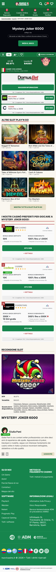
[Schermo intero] (3, 54)
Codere (16, 412)
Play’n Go (29, 32)
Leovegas (32, 404)
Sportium (50, 406)
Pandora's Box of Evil (11, 199)
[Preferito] (21, 54)
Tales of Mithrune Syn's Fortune (15, 172)
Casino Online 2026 (22, 14)
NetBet (50, 410)
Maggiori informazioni (28, 87)
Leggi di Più (48, 454)
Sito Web (49, 98)
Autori (4, 479)
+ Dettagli (28, 253)
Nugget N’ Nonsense (10, 146)
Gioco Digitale (42, 410)
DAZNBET (38, 408)
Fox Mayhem (34, 199)
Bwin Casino (33, 406)
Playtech (5, 501)
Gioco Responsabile (38, 505)
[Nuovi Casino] (22, 3)
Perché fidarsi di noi (10, 483)
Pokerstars (17, 404)
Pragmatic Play (8, 513)
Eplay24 (46, 408)
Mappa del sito (8, 491)
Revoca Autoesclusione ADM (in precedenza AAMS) (42, 510)
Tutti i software (8, 522)
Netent (4, 509)
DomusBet (17, 408)
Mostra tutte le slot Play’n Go (28, 207)
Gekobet (25, 408)
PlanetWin (17, 410)
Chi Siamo (6, 475)
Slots (14, 18)
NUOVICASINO (6, 18)
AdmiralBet (42, 406)
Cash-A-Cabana (36, 172)
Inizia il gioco (28, 43)
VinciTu (24, 410)
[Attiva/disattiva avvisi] (41, 4)
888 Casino (32, 410)
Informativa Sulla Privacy (40, 501)
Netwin (31, 408)
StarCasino (24, 406)
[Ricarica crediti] (9, 54)
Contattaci (6, 487)
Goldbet (23, 412)
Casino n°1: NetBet (48, 14)
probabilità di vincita (25, 569)
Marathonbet (41, 404)
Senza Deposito (7, 14)
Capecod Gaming (9, 518)
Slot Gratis (35, 14)
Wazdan (5, 505)
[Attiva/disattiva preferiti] (51, 4)
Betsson (25, 404)
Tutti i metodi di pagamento (41, 477)
